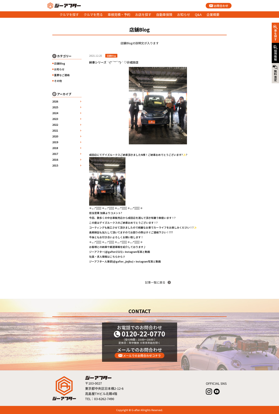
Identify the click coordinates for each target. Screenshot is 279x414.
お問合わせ (221, 6)
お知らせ (183, 14)
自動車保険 (164, 14)
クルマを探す (69, 14)
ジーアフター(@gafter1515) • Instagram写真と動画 (119, 252)
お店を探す (143, 14)
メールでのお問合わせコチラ (142, 355)
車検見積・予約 (119, 14)
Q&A (198, 14)
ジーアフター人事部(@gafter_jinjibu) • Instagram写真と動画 (125, 261)
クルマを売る (93, 14)
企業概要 (213, 14)
